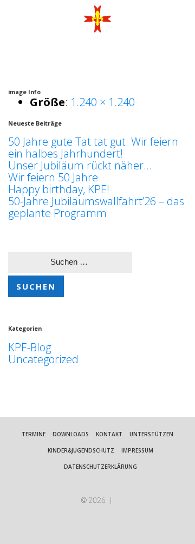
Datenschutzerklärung (100, 466)
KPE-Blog (29, 347)
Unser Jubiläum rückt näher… (79, 165)
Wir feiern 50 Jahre (53, 177)
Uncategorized (43, 359)
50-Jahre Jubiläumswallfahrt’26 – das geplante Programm (96, 207)
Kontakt (109, 434)
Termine (34, 434)
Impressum (137, 450)
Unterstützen (151, 434)
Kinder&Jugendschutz (81, 450)
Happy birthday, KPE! (58, 189)
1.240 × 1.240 (102, 102)
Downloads (71, 434)
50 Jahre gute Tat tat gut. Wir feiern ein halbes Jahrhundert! (93, 147)
